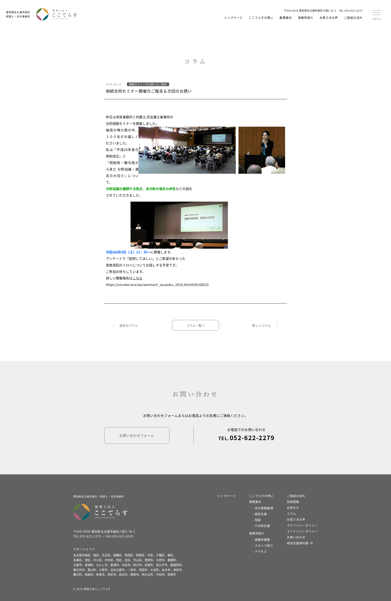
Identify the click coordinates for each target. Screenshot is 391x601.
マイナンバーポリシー (302, 531)
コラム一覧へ (195, 325)
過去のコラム (129, 325)
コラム (291, 513)
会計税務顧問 (264, 508)
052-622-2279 (252, 437)
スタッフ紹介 (264, 545)
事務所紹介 (305, 17)
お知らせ (293, 507)
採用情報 (293, 502)
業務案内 (285, 17)
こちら (138, 278)
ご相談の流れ (353, 17)
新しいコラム (261, 325)
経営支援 (261, 514)
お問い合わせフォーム (136, 435)
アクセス (261, 551)
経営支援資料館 (298, 543)
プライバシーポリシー (302, 525)
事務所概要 (262, 539)
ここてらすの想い (261, 17)
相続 (258, 520)
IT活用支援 (262, 526)
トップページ (233, 17)
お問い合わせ (296, 537)
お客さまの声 (329, 17)
